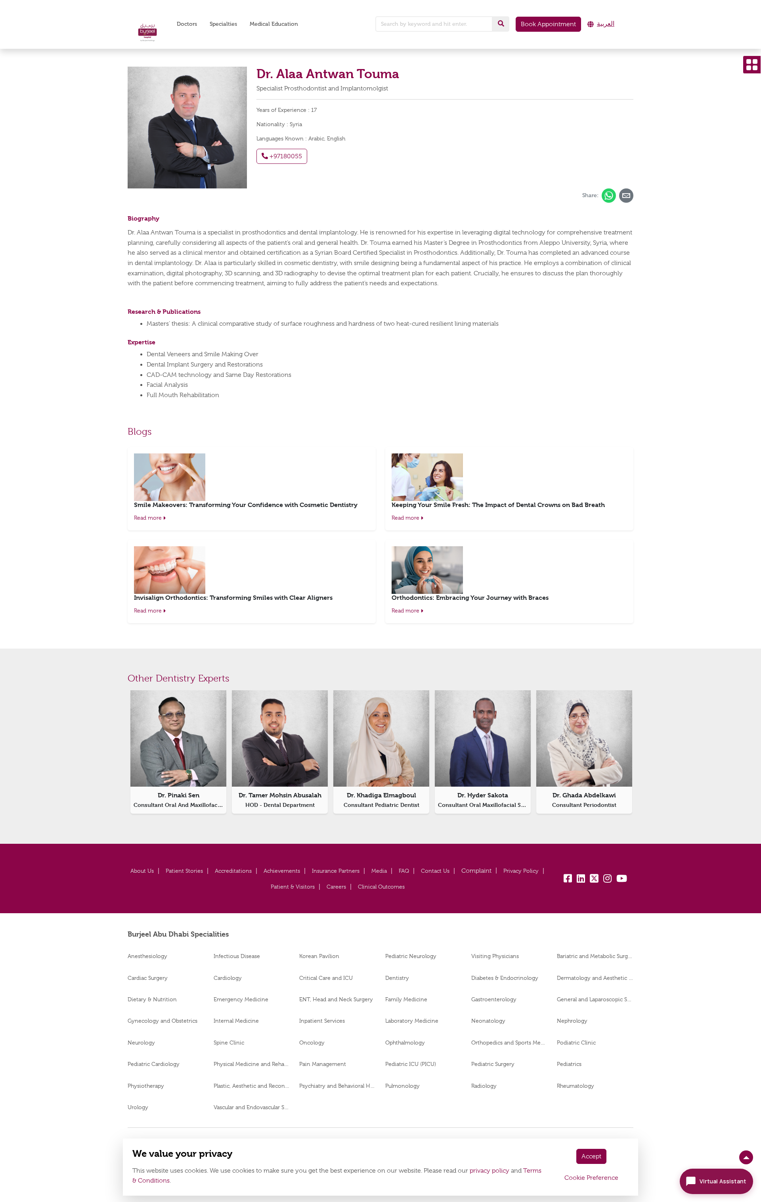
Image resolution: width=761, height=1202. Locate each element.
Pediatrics (569, 1064)
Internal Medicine (236, 1021)
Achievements (282, 871)
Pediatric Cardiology (154, 1064)
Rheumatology (575, 1086)
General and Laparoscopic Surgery (595, 999)
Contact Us (435, 871)
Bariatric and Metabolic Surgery (595, 956)
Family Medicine (406, 999)
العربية (605, 23)
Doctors (187, 24)
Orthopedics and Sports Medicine (509, 1042)
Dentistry (397, 978)
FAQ (404, 871)
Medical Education (274, 24)
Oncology (312, 1042)
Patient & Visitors (293, 886)
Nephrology (572, 1021)
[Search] (501, 23)
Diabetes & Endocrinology (504, 978)
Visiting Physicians (495, 956)
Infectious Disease (237, 956)
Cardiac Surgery (148, 978)
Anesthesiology (147, 956)
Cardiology (228, 978)
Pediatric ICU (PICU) (410, 1064)
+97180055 (285, 156)
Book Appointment (548, 24)
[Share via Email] (626, 195)
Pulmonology (402, 1086)
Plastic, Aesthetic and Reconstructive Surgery (252, 1086)
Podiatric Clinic (576, 1042)
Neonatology (488, 1021)
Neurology (141, 1042)
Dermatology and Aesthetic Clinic (595, 978)
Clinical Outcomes (381, 886)
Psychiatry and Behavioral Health (337, 1086)
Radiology (484, 1086)
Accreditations (233, 871)
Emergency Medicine (241, 999)
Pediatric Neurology (410, 956)
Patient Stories (184, 871)
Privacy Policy (521, 871)
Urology (138, 1107)
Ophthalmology (405, 1042)
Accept (591, 1156)
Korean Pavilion (319, 956)
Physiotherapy (146, 1086)
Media (379, 871)
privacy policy (489, 1170)
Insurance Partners (335, 871)
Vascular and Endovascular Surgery (252, 1107)
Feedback (476, 871)
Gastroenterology (493, 999)
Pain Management (322, 1064)
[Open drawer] (752, 65)
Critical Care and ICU (326, 978)
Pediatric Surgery (492, 1064)
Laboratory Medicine (411, 1021)
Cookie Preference (591, 1177)
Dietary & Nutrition (152, 999)
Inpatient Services (322, 1021)
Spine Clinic (229, 1042)
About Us (142, 871)
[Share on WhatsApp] (609, 195)
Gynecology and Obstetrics (162, 1021)
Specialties (223, 24)
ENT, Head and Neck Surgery (336, 999)
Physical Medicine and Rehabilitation (252, 1064)
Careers (336, 886)
